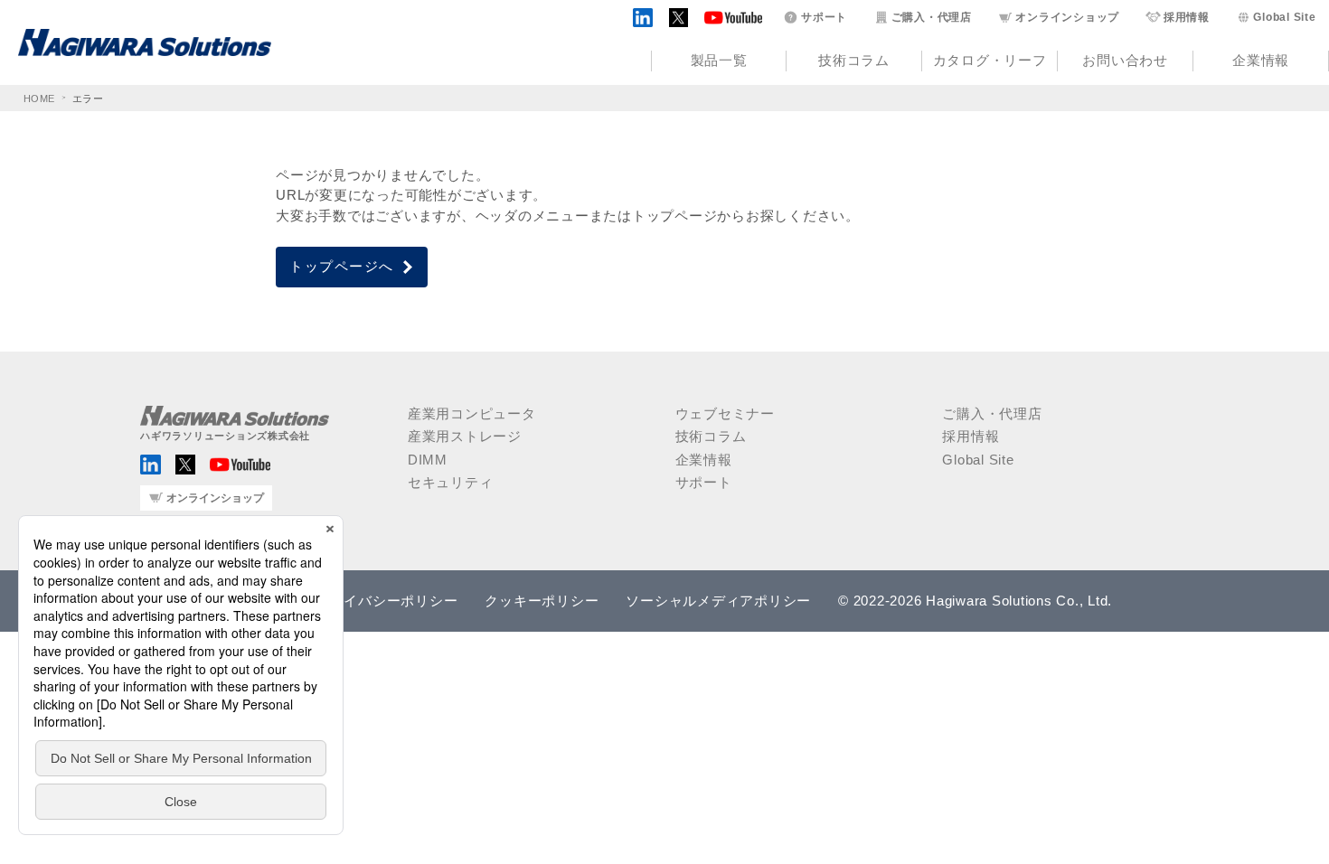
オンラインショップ (1067, 17)
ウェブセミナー (725, 413)
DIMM (428, 459)
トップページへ (341, 266)
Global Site (1284, 17)
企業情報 (1260, 60)
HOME (39, 98)
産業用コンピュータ (472, 413)
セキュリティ (451, 482)
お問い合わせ (1125, 60)
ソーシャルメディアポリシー (718, 600)
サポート (824, 17)
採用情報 (1187, 17)
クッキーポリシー (542, 600)
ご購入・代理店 (931, 17)
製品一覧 (719, 60)
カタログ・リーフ (990, 60)
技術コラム (854, 60)
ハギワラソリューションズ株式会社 (225, 435)
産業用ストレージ (465, 436)
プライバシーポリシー (387, 600)
